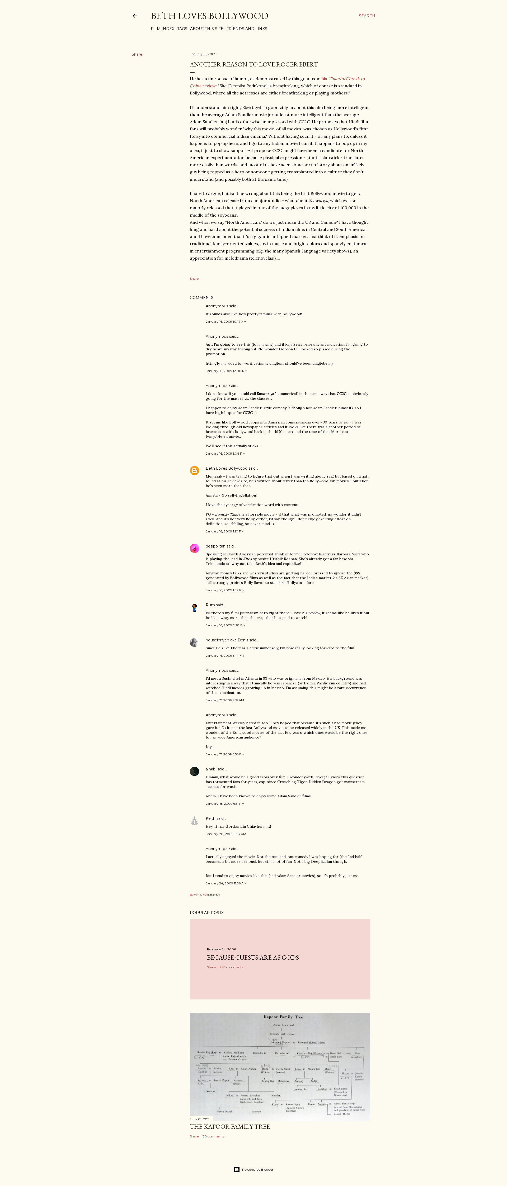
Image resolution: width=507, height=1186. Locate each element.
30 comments (213, 1136)
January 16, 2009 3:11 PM (225, 656)
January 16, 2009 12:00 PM (226, 371)
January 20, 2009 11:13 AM (226, 834)
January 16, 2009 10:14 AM (226, 321)
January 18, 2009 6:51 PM (225, 804)
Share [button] (137, 54)
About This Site (206, 28)
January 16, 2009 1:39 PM (225, 590)
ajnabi (211, 769)
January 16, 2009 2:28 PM (226, 625)
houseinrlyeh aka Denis (227, 640)
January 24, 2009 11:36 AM (226, 883)
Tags (182, 28)
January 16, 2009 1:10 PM (225, 531)
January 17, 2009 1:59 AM (225, 700)
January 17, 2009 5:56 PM (225, 754)
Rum (210, 605)
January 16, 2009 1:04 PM (225, 453)
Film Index (162, 28)
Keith (210, 818)
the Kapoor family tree (230, 1126)
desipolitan (216, 546)
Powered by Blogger (257, 1169)
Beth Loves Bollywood (209, 15)
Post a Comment (205, 895)
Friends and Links (246, 28)
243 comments (231, 967)
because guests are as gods (253, 957)
